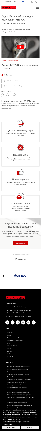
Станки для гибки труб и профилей (17, 385)
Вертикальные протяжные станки (17, 369)
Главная (3, 29)
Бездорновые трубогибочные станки (18, 366)
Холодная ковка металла (22, 29)
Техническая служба (13, 338)
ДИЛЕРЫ (10, 351)
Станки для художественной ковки (18, 392)
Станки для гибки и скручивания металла (19, 405)
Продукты (10, 332)
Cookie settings (8, 424)
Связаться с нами (12, 81)
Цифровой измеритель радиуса (17, 387)
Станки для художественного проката (19, 395)
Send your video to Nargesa (15, 86)
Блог (8, 343)
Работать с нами (10, 2)
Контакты (10, 356)
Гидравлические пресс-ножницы (17, 402)
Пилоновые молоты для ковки (16, 382)
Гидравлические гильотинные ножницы (19, 379)
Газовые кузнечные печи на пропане (18, 372)
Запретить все (11, 427)
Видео (10, 29)
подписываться (20, 243)
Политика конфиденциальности (20, 422)
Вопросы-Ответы (12, 346)
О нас (9, 348)
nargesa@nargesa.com (13, 316)
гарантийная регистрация (15, 340)
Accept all (30, 427)
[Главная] (9, 8)
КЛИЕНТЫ (10, 354)
